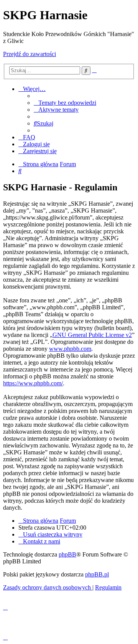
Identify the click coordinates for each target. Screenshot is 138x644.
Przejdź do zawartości (29, 54)
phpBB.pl (97, 574)
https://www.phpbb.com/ (33, 383)
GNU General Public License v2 (92, 335)
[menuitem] (65, 102)
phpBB (67, 554)
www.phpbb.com (70, 348)
